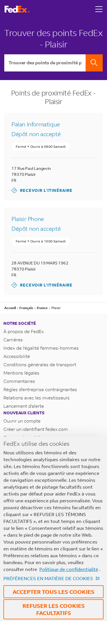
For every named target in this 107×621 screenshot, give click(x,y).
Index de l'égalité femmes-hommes (41, 348)
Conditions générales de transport (39, 364)
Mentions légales (21, 373)
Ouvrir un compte (22, 421)
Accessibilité (16, 356)
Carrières (13, 340)
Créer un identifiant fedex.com (35, 429)
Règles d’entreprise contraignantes (40, 389)
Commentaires (19, 381)
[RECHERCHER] (94, 62)
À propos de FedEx (23, 331)
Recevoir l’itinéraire (41, 190)
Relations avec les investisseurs (36, 398)
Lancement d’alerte (23, 406)
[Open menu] (99, 9)
